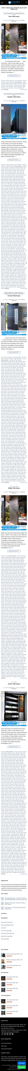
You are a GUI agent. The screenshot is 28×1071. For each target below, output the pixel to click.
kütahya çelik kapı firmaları (17, 225)
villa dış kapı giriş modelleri (16, 647)
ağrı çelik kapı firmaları (20, 361)
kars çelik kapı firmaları (14, 219)
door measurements (18, 579)
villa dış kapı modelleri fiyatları (13, 648)
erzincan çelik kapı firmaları (20, 585)
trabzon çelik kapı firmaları (10, 247)
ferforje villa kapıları (5, 205)
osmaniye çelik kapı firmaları (15, 819)
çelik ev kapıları (15, 185)
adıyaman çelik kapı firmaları (15, 360)
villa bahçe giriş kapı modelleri (16, 835)
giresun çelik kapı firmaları (6, 208)
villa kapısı (3, 80)
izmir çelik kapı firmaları (21, 213)
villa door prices (16, 261)
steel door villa (12, 241)
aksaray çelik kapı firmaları (14, 364)
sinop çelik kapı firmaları (20, 238)
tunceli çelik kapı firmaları (14, 636)
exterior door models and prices (7, 200)
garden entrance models (6, 207)
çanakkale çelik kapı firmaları (19, 183)
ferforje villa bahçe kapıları (9, 204)
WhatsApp (21, 1067)
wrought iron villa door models (12, 284)
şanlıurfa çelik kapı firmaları (18, 626)
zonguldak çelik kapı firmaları (18, 676)
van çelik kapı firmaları (20, 248)
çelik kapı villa (8, 186)
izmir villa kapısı (9, 86)
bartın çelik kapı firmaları (18, 176)
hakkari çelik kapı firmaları (14, 210)
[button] (2, 2)
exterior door (9, 198)
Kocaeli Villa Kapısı (14, 296)
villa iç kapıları (13, 272)
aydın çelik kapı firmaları (21, 175)
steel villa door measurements (16, 828)
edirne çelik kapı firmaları (20, 580)
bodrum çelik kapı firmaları (14, 180)
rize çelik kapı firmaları (12, 235)
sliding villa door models (21, 629)
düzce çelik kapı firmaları (18, 191)
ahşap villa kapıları (16, 363)
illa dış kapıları (10, 211)
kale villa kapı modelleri (6, 217)
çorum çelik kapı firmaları (18, 188)
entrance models (16, 195)
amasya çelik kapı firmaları (10, 172)
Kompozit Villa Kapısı (12, 13)
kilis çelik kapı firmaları (14, 610)
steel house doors (12, 242)
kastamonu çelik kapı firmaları (15, 608)
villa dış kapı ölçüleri (9, 260)
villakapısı (9, 282)
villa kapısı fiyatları (8, 278)
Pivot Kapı (7, 1058)
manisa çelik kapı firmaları (12, 228)
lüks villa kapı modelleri (18, 614)
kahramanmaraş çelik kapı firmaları (8, 216)
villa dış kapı (8, 257)
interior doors (15, 601)
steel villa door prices (22, 633)
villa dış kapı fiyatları (15, 257)
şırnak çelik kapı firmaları (17, 239)
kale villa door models (20, 216)
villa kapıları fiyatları (19, 276)
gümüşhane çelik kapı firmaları (18, 598)
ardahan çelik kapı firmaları (10, 367)
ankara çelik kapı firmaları (12, 366)
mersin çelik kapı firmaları (10, 229)
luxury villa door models (14, 226)
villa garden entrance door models (8, 266)
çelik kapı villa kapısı (15, 186)
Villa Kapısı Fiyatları (6, 1060)
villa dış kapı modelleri (12, 258)
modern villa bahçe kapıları (10, 619)
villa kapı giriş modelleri (10, 273)
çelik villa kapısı (20, 380)
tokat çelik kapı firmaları (18, 635)
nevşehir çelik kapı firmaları (17, 232)
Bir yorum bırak (24, 89)
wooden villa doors (21, 672)
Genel (6, 292)
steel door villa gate (19, 241)
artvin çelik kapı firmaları (10, 175)
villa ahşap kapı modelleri (19, 250)
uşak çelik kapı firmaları (10, 248)
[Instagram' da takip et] (5, 1034)
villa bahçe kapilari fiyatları (15, 253)
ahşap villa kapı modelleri (14, 169)
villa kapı (18, 272)
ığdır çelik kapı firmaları (6, 214)
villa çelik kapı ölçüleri (19, 644)
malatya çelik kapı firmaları (14, 616)
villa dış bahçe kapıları (13, 256)
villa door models (21, 260)
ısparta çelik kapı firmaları (16, 214)
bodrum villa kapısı (13, 83)
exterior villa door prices (17, 592)
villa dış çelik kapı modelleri (15, 645)
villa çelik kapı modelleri (18, 254)
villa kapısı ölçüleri (14, 279)
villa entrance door (20, 651)
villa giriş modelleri (21, 270)
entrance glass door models (7, 195)
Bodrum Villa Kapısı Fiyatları (19, 1060)
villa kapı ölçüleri (20, 275)
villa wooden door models (10, 281)
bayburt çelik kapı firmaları (18, 177)
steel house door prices (21, 631)
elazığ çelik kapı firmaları (14, 192)
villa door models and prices (7, 261)
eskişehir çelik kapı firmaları (19, 586)
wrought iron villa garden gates (10, 285)
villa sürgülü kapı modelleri (18, 669)
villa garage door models (20, 263)
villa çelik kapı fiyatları (8, 254)
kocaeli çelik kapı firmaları (10, 223)
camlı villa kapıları (9, 183)
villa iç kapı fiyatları (5, 272)
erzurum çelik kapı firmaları (12, 197)
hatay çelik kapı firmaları (18, 600)
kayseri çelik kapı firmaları (12, 220)
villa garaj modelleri (21, 264)
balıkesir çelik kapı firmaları (7, 176)
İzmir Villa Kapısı (14, 16)
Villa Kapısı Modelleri (6, 1048)
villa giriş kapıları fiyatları (18, 269)
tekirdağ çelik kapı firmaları (12, 245)
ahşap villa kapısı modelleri (10, 170)
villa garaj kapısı (13, 264)
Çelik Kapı (20, 83)
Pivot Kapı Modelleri (6, 1043)
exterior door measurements (18, 198)
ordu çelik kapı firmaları (14, 233)
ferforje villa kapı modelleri (21, 204)
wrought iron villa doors (19, 673)
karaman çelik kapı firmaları (18, 607)
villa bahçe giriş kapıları (17, 251)
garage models (21, 205)
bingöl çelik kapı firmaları (17, 179)
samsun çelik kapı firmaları (10, 236)
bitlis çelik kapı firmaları (21, 373)
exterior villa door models (12, 203)
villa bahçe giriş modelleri (21, 641)
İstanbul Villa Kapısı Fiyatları (18, 1058)
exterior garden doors (15, 201)
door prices (10, 191)
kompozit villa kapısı (18, 86)
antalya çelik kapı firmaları (10, 173)
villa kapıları (11, 276)
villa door (16, 260)
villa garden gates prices (9, 267)
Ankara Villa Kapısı (10, 80)
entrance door (23, 192)
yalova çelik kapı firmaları (19, 675)
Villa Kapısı (5, 20)
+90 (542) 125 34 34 (9, 1028)
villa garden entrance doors (16, 656)
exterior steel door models (19, 591)
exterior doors (17, 200)
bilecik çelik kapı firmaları (6, 179)
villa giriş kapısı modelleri (11, 270)
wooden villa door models (17, 282)
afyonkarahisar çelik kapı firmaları (16, 167)
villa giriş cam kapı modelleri (20, 657)
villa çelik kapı (16, 642)
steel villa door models (16, 244)
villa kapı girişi (18, 273)
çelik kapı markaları (9, 85)
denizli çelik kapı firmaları (20, 578)
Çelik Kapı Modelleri (17, 357)
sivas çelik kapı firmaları (6, 239)
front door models (13, 205)
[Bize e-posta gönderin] (10, 1034)
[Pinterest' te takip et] (13, 1034)
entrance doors (23, 194)
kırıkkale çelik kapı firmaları (11, 222)
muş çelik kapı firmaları (6, 232)
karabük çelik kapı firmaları (17, 217)
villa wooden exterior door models (17, 670)
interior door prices (17, 211)
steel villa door (20, 242)
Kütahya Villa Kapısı (14, 97)
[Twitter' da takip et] (7, 1034)
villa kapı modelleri (18, 87)
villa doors (22, 261)
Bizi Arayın (21, 1063)
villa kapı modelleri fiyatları (11, 275)
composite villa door (8, 188)
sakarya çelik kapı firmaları (20, 625)
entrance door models (5, 194)
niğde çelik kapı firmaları (18, 818)
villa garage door (10, 263)
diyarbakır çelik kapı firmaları (15, 189)
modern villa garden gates (10, 230)
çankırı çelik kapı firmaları (6, 185)
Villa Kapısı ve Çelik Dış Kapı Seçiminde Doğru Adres (15, 908)
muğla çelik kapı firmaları (21, 230)
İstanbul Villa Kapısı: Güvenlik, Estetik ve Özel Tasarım (15, 903)
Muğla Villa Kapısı (18, 14)
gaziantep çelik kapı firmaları (18, 207)
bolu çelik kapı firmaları (17, 374)
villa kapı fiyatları (10, 87)
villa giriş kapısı (23, 659)
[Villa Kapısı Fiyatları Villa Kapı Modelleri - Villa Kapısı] (14, 2)
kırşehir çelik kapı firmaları (12, 611)
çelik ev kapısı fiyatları (17, 379)
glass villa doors (16, 208)
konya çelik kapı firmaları (6, 225)
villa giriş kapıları (8, 269)
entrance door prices (15, 194)
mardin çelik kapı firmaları (12, 617)
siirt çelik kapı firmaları (10, 238)
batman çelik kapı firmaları (6, 177)
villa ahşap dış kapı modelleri (7, 250)
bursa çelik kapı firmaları (14, 376)
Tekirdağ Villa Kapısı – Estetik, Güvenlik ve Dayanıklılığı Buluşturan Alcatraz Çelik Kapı (16, 898)
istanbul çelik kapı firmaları (9, 213)
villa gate (16, 267)
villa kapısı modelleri (17, 278)
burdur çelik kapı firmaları (12, 182)
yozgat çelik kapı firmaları (10, 286)
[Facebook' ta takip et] (2, 1034)
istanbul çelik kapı (17, 85)
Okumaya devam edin (14, 75)
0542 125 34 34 (20, 1026)
